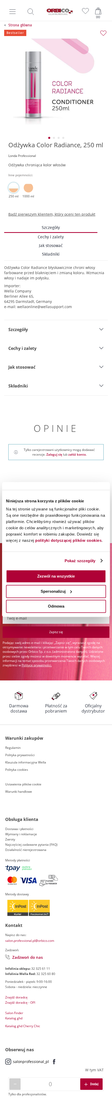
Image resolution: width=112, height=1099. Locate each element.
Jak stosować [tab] (21, 367)
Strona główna (20, 25)
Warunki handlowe (18, 791)
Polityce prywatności (36, 665)
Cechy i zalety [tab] (22, 348)
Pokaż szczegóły (80, 561)
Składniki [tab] (18, 386)
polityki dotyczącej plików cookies (68, 540)
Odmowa (56, 606)
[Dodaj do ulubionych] (103, 33)
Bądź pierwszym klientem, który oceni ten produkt (51, 214)
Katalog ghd (13, 1018)
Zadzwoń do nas (27, 957)
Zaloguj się (54, 454)
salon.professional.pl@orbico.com (29, 940)
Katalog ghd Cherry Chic (22, 1026)
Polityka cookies (16, 769)
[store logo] (59, 12)
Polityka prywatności (20, 755)
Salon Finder (14, 1013)
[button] (49, 138)
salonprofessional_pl (31, 1061)
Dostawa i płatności (19, 829)
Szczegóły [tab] (18, 329)
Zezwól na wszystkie (56, 576)
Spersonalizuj (53, 591)
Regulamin (13, 747)
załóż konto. (77, 454)
